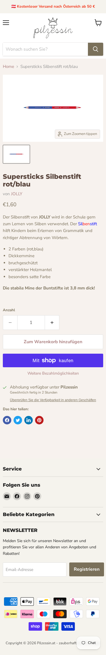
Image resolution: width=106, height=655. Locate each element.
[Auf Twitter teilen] (18, 420)
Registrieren (86, 569)
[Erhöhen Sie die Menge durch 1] (52, 322)
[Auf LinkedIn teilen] (28, 420)
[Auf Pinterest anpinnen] (39, 420)
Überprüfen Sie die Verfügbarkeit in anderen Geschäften (53, 400)
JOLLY (16, 194)
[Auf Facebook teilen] (7, 420)
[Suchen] (95, 49)
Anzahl (9, 310)
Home (8, 66)
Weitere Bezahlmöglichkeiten (53, 373)
